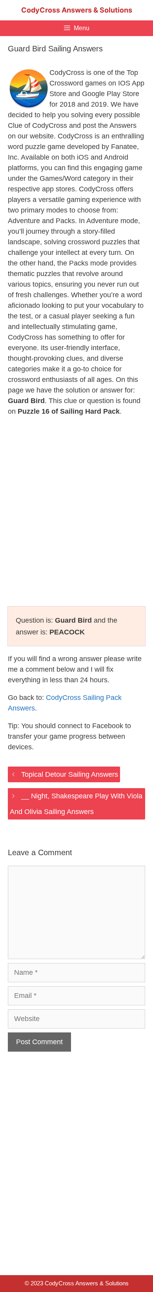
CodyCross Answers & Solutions (76, 10)
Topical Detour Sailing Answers (69, 774)
